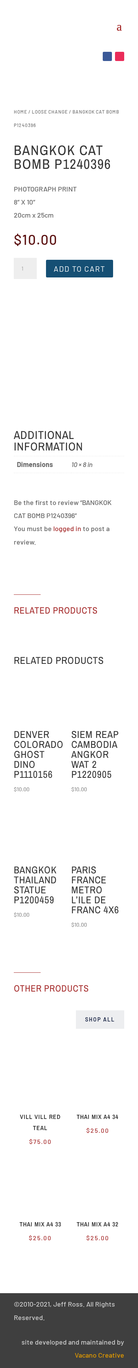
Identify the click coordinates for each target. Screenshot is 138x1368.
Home (20, 111)
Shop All (100, 1019)
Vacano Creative (99, 1355)
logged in (67, 528)
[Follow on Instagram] (119, 56)
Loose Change (50, 111)
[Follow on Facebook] (107, 56)
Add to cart (79, 268)
